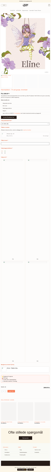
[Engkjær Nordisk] (25, 5)
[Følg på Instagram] (26, 464)
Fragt (21, 449)
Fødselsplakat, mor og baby (40, 421)
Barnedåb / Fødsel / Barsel (35, 10)
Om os (6, 449)
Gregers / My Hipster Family (23, 421)
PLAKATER (12, 10)
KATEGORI (18, 10)
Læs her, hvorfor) (27, 130)
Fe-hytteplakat (17, 113)
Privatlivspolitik (23, 454)
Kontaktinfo (37, 452)
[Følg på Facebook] (24, 464)
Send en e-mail (37, 449)
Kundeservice (7, 454)
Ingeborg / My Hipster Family (6, 421)
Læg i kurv (11, 391)
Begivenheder (25, 10)
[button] (3, 5)
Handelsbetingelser (23, 452)
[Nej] (49, 469)
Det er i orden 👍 (22, 469)
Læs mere (30, 469)
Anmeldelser (7, 452)
